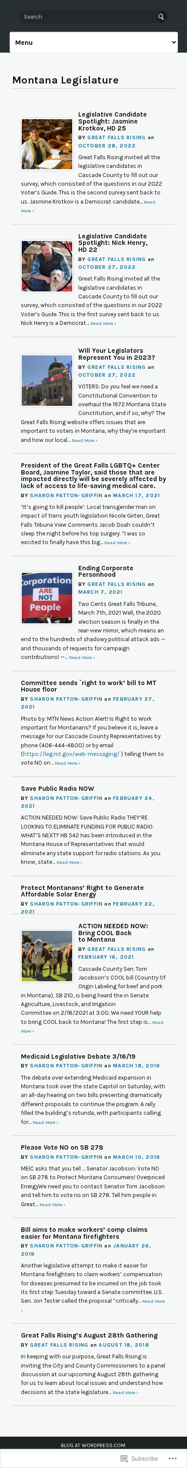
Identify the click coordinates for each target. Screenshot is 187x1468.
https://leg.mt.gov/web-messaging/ (71, 754)
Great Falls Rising (116, 137)
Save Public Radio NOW (57, 789)
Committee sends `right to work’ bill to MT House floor (89, 686)
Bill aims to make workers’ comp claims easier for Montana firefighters (84, 1233)
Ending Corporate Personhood (106, 571)
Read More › (103, 323)
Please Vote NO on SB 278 (62, 1147)
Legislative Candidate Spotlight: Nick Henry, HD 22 (112, 243)
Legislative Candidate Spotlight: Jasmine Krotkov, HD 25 (112, 121)
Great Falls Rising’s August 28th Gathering (89, 1335)
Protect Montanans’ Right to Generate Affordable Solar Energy (82, 891)
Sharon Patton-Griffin (66, 495)
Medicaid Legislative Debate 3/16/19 (78, 1056)
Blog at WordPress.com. (93, 1445)
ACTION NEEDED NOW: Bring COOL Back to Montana (113, 932)
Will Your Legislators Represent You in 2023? (116, 354)
